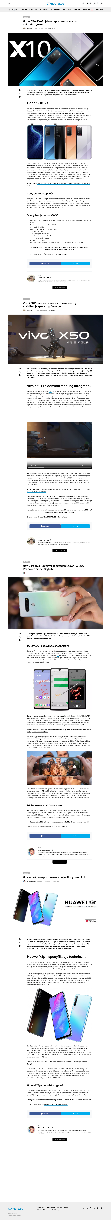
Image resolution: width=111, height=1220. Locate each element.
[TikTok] (83, 3)
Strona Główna (41, 1207)
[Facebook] (101, 3)
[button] (9, 4)
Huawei (43, 111)
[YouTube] (87, 3)
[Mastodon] (98, 3)
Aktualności (26, 17)
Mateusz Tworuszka (44, 850)
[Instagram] (90, 3)
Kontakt (66, 1207)
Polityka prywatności (58, 1209)
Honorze (76, 113)
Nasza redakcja (51, 1207)
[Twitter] (94, 3)
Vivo (50, 391)
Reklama (59, 1207)
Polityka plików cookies (43, 1209)
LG (58, 655)
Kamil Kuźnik (41, 277)
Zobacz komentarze (59, 287)
